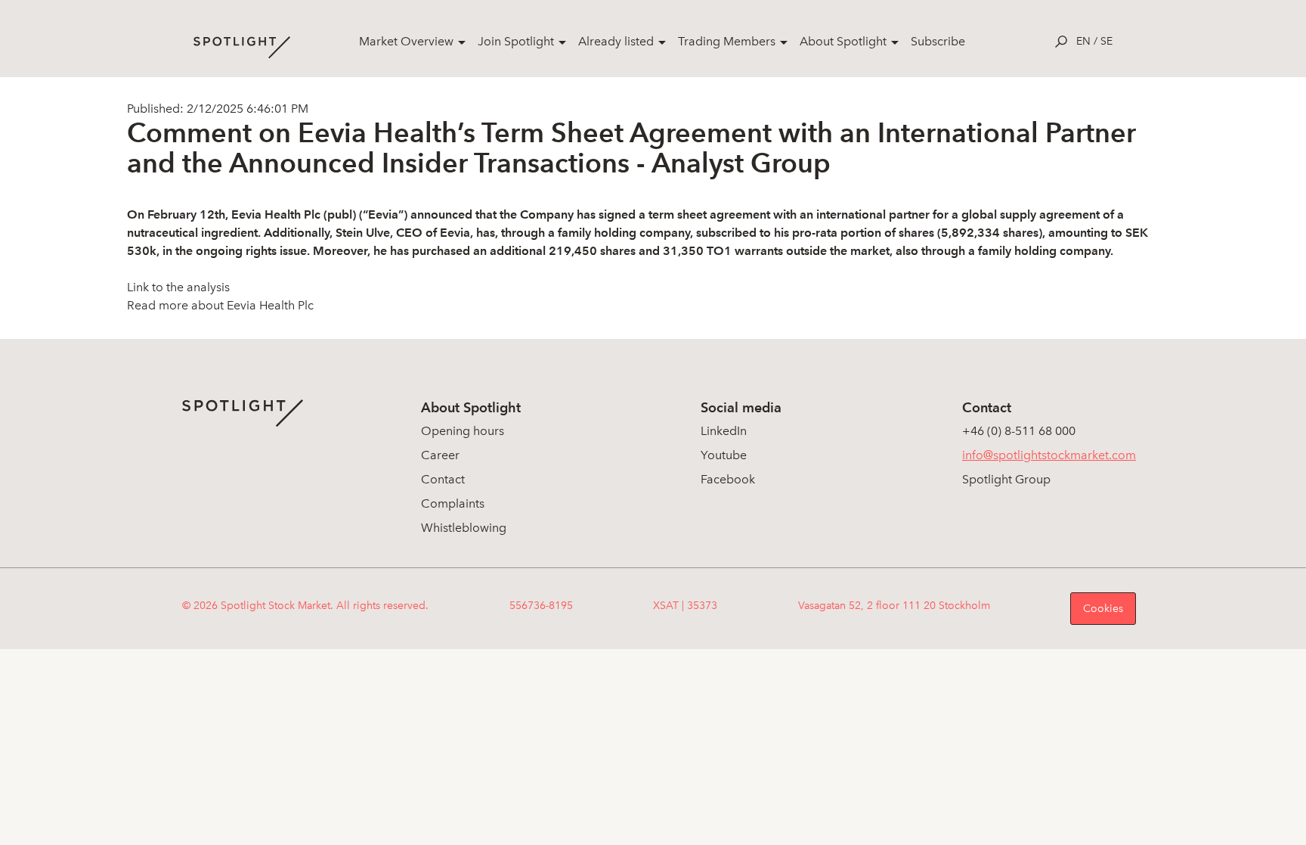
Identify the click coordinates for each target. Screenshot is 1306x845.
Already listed (616, 41)
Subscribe (938, 41)
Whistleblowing (463, 527)
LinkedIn (724, 431)
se (1106, 41)
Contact (443, 479)
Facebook (728, 479)
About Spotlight (843, 41)
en (1083, 41)
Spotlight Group (1006, 479)
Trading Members (726, 41)
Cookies (1103, 608)
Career (440, 455)
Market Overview (406, 41)
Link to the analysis (178, 287)
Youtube (724, 455)
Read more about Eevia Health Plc (220, 305)
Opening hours (462, 431)
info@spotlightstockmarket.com (1049, 455)
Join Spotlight (516, 41)
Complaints (452, 503)
